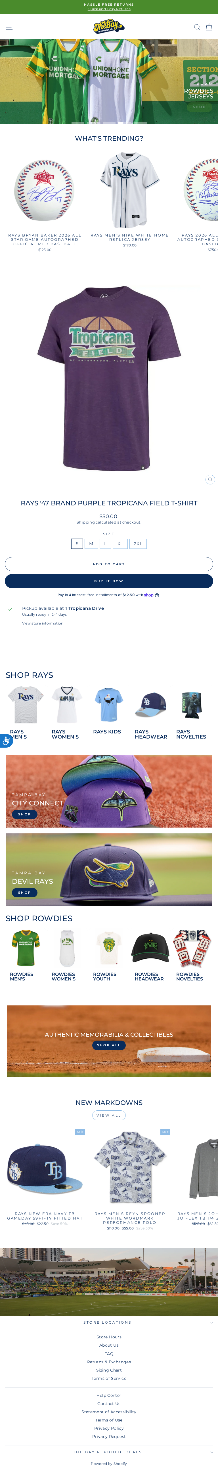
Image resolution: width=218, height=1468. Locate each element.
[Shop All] (109, 1041)
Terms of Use (108, 1420)
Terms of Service (109, 1378)
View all (109, 1115)
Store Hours (109, 1337)
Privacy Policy (109, 1428)
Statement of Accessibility (109, 1412)
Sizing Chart (109, 1370)
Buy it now (109, 581)
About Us (109, 1345)
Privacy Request (109, 1436)
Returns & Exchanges (109, 1362)
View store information (43, 623)
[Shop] (109, 791)
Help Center (109, 1395)
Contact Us (109, 1403)
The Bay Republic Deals (107, 1452)
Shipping (86, 522)
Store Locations (107, 1322)
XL (120, 543)
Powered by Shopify (109, 1463)
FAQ (109, 1353)
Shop (199, 107)
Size (109, 534)
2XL (138, 543)
